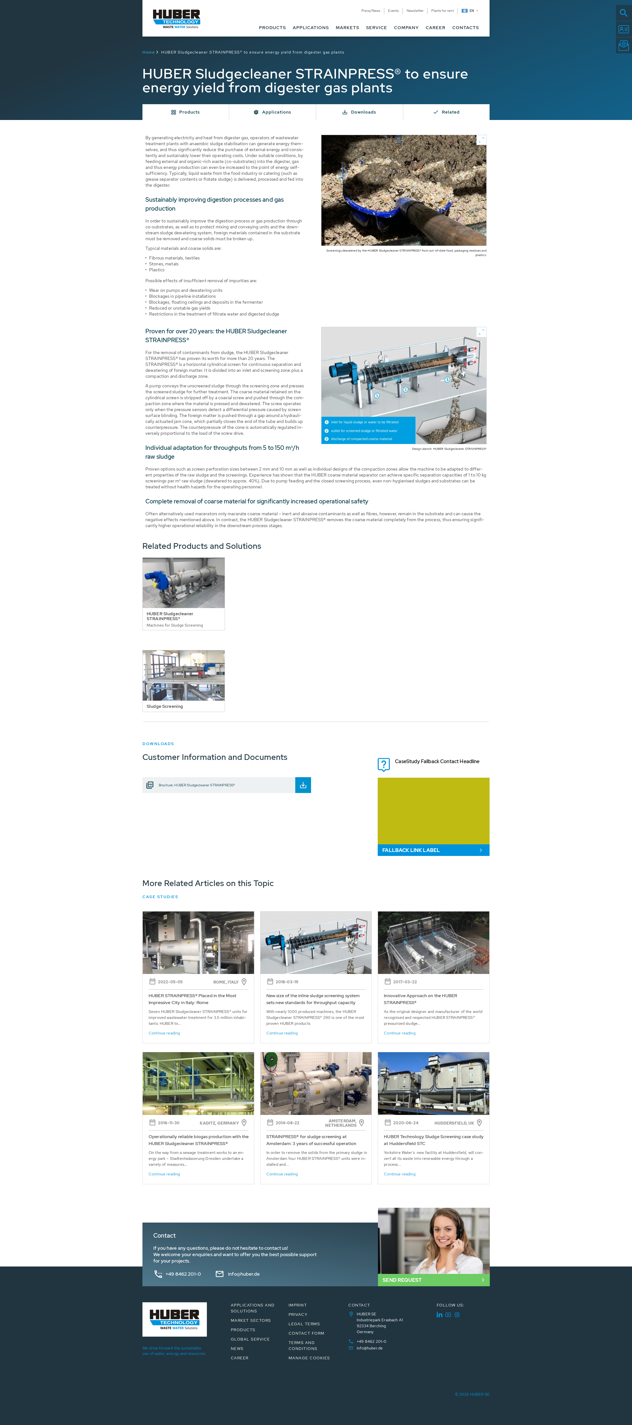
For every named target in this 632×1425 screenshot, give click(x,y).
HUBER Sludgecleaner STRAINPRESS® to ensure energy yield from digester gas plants (252, 52)
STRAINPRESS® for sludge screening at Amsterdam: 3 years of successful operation (311, 1140)
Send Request (402, 1280)
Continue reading (164, 1033)
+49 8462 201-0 (183, 1274)
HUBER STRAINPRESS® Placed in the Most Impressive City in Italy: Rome (193, 999)
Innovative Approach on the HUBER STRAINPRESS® (420, 999)
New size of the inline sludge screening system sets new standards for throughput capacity (313, 999)
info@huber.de (244, 1274)
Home (148, 52)
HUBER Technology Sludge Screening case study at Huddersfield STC (434, 1140)
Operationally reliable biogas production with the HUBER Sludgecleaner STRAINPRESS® (199, 1140)
